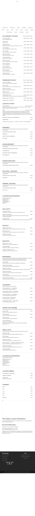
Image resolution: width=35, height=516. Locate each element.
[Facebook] (9, 463)
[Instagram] (7, 463)
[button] (17, 5)
